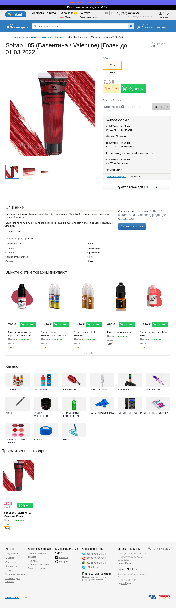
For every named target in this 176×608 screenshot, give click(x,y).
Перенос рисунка (157, 413)
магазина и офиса (116, 176)
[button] (12, 172)
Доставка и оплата (40, 548)
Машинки (123, 389)
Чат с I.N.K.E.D (160, 548)
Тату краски (13, 389)
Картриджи (153, 389)
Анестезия (40, 389)
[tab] (84, 353)
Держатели (69, 389)
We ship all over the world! (88, 2)
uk (106, 13)
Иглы (9, 413)
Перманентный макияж (15, 441)
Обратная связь (92, 548)
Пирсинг (67, 439)
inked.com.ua (12, 597)
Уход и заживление (41, 414)
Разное (38, 439)
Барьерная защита (102, 413)
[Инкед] (18, 14)
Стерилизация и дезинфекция (72, 414)
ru (112, 13)
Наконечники (98, 389)
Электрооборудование (130, 413)
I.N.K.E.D (92, 567)
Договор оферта (36, 568)
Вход (166, 13)
